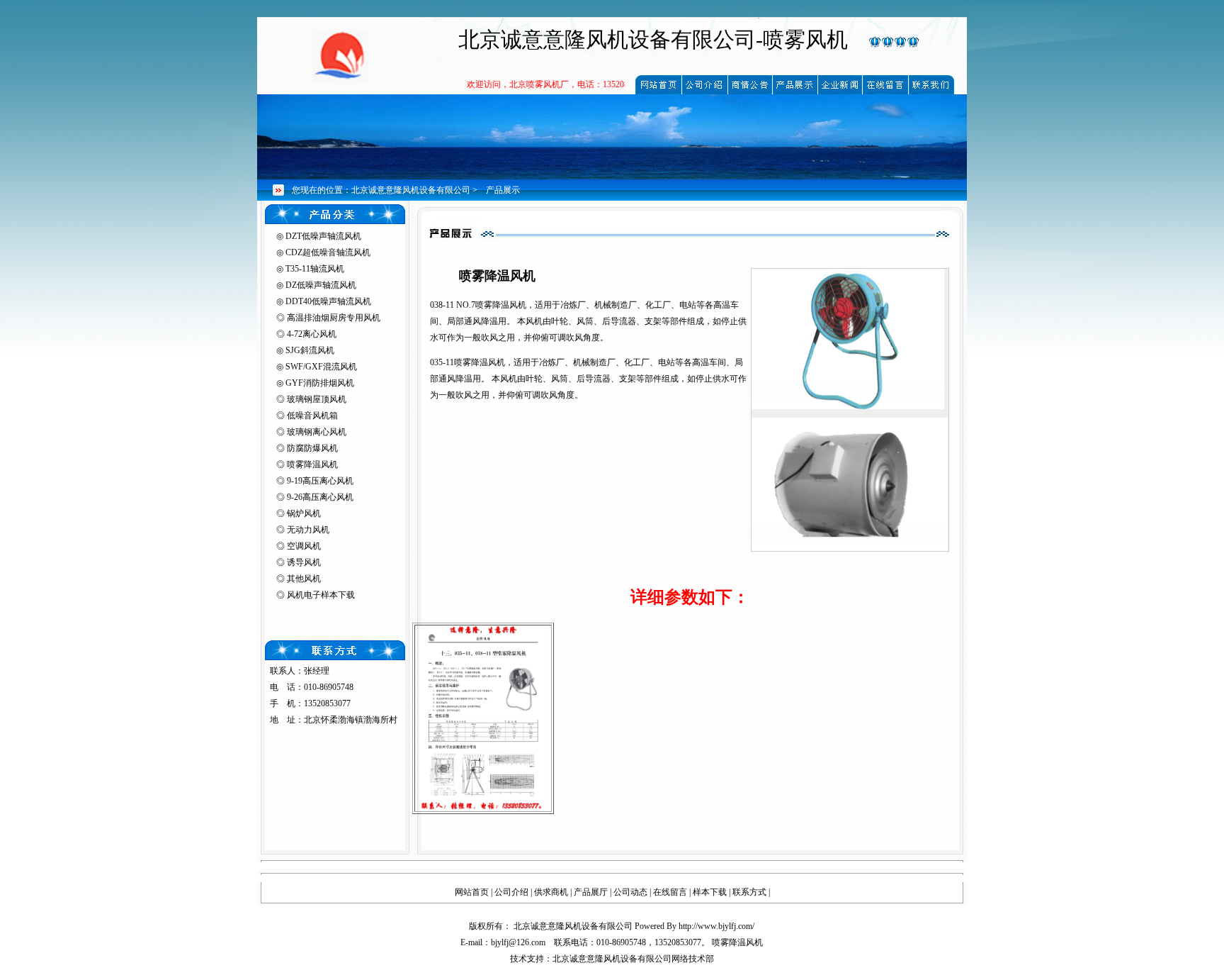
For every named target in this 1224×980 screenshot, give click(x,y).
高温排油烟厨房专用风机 (333, 318)
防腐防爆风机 (312, 448)
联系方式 (749, 892)
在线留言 (670, 892)
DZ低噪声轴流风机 (320, 285)
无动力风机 (308, 530)
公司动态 (630, 892)
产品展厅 (591, 892)
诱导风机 (304, 562)
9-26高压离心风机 (320, 497)
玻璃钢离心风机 (316, 432)
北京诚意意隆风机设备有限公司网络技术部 (633, 959)
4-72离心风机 (311, 334)
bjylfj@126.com (518, 942)
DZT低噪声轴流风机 (323, 236)
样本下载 (710, 892)
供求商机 (551, 892)
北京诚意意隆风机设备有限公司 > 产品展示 (435, 190)
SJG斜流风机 (309, 350)
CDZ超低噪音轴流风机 (327, 252)
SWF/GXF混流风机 (321, 367)
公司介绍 (511, 892)
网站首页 (472, 892)
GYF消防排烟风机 (319, 383)
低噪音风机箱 (312, 416)
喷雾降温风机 (312, 464)
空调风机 (304, 546)
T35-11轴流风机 (314, 269)
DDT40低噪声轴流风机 (328, 301)
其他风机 (304, 579)
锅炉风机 (304, 513)
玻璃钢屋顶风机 (316, 399)
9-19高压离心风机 (320, 481)
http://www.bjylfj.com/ (716, 926)
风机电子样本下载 (321, 595)
